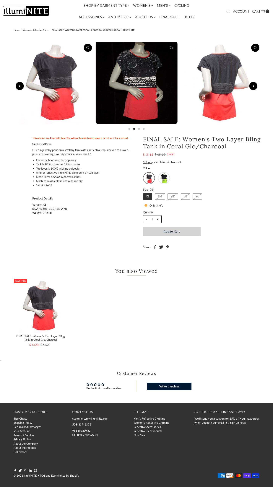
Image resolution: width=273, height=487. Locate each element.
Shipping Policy (23, 422)
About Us (144, 17)
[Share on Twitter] (161, 246)
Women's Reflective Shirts (35, 30)
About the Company (26, 443)
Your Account (22, 431)
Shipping (148, 162)
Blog (189, 17)
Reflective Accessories (147, 426)
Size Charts (20, 418)
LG (185, 196)
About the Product (25, 447)
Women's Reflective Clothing (151, 422)
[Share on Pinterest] (167, 246)
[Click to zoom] (88, 48)
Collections (20, 452)
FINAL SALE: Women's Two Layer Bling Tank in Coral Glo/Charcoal (40, 338)
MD (172, 196)
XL (197, 196)
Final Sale (169, 17)
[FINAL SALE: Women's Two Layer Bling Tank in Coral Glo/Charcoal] (40, 306)
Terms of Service (24, 435)
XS (147, 196)
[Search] (228, 11)
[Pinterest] (25, 470)
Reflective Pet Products (148, 431)
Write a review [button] (169, 386)
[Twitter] (20, 470)
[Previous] (20, 86)
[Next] (253, 86)
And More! (118, 17)
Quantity (148, 212)
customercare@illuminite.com (90, 418)
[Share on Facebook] (155, 246)
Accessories (90, 17)
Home (17, 30)
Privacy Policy (22, 439)
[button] (149, 178)
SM (160, 196)
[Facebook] (15, 470)
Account (241, 11)
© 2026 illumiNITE (25, 475)
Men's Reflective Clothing (149, 418)
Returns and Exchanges (27, 426)
